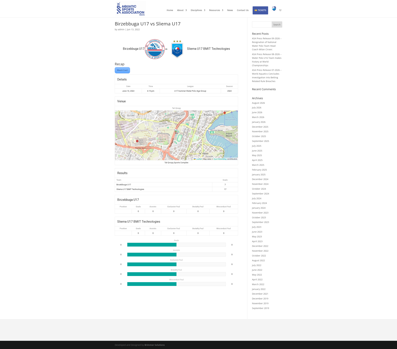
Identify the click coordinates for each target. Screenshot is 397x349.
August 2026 (258, 102)
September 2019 (260, 308)
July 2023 (256, 226)
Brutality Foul (197, 207)
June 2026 (257, 112)
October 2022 (259, 255)
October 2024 (259, 188)
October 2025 (259, 136)
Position (123, 207)
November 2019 (260, 303)
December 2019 (260, 298)
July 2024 (256, 198)
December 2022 (260, 246)
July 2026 (256, 107)
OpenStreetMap (220, 159)
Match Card (122, 70)
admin (121, 29)
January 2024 (258, 207)
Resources (214, 10)
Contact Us (243, 10)
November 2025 (260, 131)
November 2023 (260, 212)
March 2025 (258, 164)
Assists (152, 207)
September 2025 (260, 141)
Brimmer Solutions (155, 344)
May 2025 (257, 155)
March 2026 (258, 117)
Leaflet (199, 159)
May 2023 (257, 236)
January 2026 (258, 121)
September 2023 (260, 222)
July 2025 (256, 145)
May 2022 (257, 274)
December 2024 (260, 179)
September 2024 (260, 193)
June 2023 (257, 231)
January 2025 (258, 174)
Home (170, 10)
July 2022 (256, 265)
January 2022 (258, 289)
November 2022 (260, 250)
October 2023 (259, 217)
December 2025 (260, 126)
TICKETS (262, 10)
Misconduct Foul (223, 207)
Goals (138, 207)
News (230, 10)
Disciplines (196, 10)
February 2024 (259, 203)
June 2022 (257, 269)
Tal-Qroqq (176, 108)
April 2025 (257, 160)
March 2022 (258, 284)
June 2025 (257, 150)
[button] (176, 132)
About (180, 10)
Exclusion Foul (173, 207)
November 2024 (260, 183)
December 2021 (260, 293)
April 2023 (257, 241)
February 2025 (259, 169)
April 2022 (257, 279)
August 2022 (258, 260)
